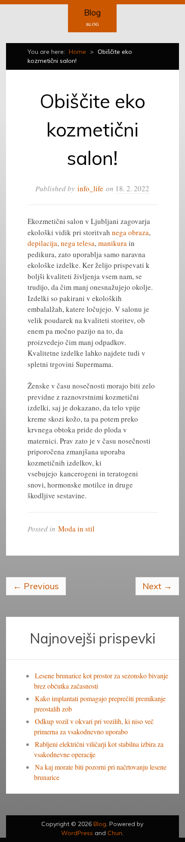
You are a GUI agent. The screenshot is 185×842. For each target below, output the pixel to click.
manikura (113, 243)
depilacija (42, 243)
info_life (90, 188)
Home (77, 52)
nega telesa (78, 243)
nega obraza (130, 232)
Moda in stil (76, 529)
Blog (92, 12)
